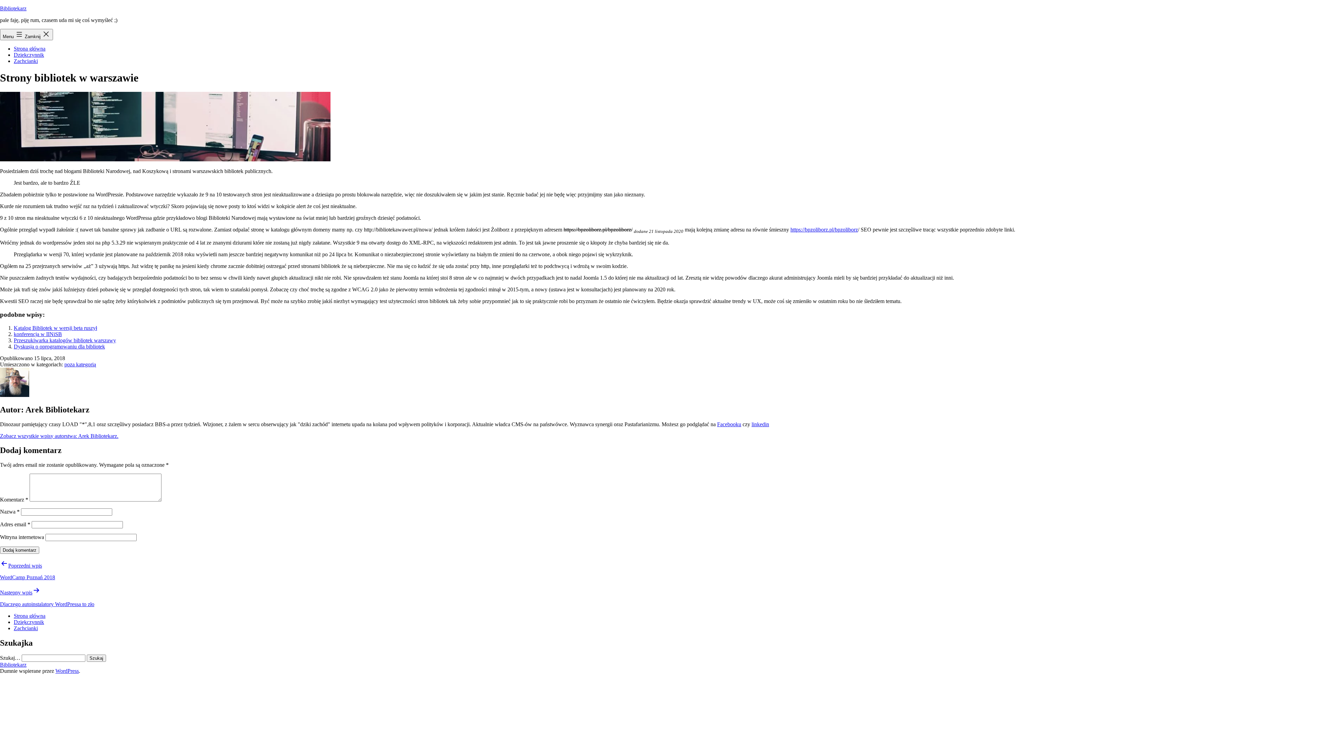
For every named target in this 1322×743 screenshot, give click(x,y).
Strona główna (29, 49)
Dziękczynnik (29, 55)
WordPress (67, 671)
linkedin (760, 424)
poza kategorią (80, 364)
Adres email (15, 524)
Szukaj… (10, 658)
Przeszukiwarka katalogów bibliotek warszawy (65, 340)
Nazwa (10, 512)
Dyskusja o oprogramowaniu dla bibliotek (59, 346)
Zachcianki (26, 61)
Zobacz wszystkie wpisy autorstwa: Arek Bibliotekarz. (59, 436)
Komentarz (14, 500)
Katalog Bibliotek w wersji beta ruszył (55, 328)
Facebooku (729, 424)
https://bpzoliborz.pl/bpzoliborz (824, 230)
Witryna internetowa (22, 537)
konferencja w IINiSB (38, 334)
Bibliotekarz (13, 8)
